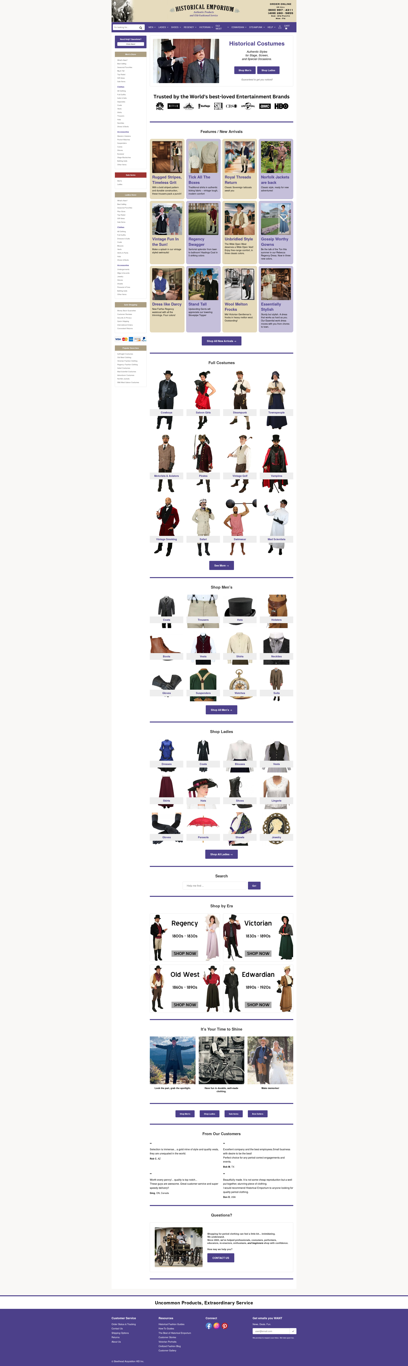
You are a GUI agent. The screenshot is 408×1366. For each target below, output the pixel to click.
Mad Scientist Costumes (126, 371)
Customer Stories (167, 1337)
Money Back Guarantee (126, 310)
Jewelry (120, 276)
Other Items (122, 164)
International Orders (125, 325)
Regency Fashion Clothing (127, 364)
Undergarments (123, 269)
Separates (121, 101)
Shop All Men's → (221, 710)
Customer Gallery (167, 1350)
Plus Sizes (121, 211)
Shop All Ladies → (221, 854)
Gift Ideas (121, 78)
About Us (116, 1341)
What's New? (122, 60)
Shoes (174, 27)
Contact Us (117, 1328)
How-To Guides (166, 1328)
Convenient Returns (125, 328)
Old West (219, 27)
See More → (221, 565)
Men (151, 27)
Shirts (119, 112)
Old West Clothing (124, 357)
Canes (119, 146)
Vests (119, 108)
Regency (189, 27)
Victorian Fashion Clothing (127, 360)
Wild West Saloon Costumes (128, 382)
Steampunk (255, 27)
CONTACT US (220, 1258)
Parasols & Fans (123, 287)
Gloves (120, 150)
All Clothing (121, 90)
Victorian (204, 27)
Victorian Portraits (167, 1341)
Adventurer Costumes (125, 375)
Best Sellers (257, 1113)
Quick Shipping (123, 321)
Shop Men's (245, 70)
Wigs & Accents (123, 273)
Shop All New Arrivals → (221, 341)
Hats (119, 119)
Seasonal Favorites (124, 67)
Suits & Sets (122, 98)
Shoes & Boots (123, 126)
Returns (116, 1337)
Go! (254, 885)
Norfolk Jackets (123, 378)
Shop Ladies (268, 70)
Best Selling (121, 63)
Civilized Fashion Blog (170, 1346)
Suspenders (122, 143)
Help (270, 27)
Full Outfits (121, 94)
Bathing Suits (122, 161)
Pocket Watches (123, 139)
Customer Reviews (124, 314)
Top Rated (121, 74)
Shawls (120, 283)
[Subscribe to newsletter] (293, 1331)
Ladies (162, 27)
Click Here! (130, 44)
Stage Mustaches (124, 157)
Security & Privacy (124, 317)
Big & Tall (120, 70)
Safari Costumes (123, 368)
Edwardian (238, 27)
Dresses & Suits (123, 238)
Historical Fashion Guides (171, 1324)
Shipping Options (120, 1332)
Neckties (120, 123)
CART (287, 25)
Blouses (120, 245)
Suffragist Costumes (125, 353)
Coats (119, 105)
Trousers (120, 115)
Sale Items (121, 81)
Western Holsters (124, 136)
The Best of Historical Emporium (175, 1332)
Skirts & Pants (122, 252)
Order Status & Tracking (124, 1324)
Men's (119, 180)
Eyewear (120, 154)
